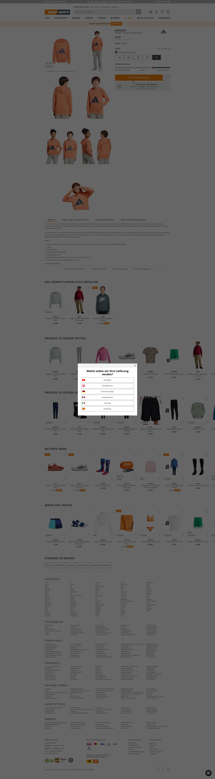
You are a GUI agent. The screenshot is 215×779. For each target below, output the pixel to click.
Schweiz (107, 380)
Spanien (107, 409)
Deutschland (107, 392)
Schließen (135, 366)
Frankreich (107, 397)
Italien (107, 403)
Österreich (107, 386)
